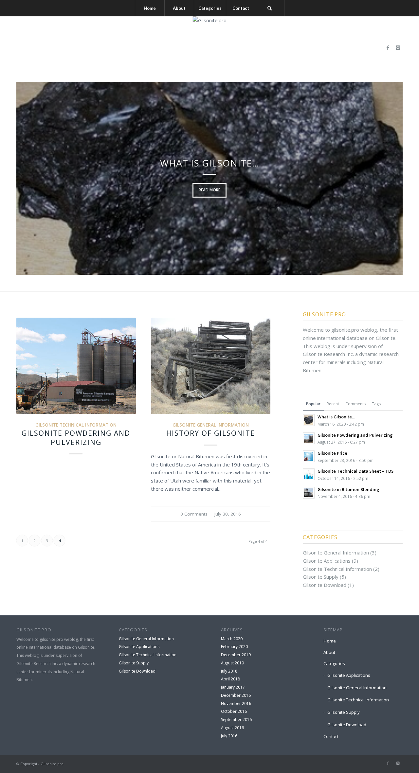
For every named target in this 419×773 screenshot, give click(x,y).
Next (388, 178)
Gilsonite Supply (320, 576)
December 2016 (236, 695)
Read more (209, 190)
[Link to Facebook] (388, 47)
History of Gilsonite (210, 433)
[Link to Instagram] (398, 47)
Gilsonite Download (324, 585)
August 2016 (232, 727)
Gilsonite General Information (211, 425)
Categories (334, 663)
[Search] (269, 8)
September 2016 (236, 719)
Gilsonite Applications (327, 560)
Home (329, 641)
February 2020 (234, 646)
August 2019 (232, 663)
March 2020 (232, 638)
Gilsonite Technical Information (76, 425)
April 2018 (230, 679)
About (329, 652)
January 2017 (233, 687)
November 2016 (236, 703)
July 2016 (229, 736)
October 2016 (234, 711)
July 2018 (229, 671)
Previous (31, 178)
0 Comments (194, 514)
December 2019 (236, 655)
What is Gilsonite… (209, 163)
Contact (330, 736)
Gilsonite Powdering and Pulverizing (76, 438)
